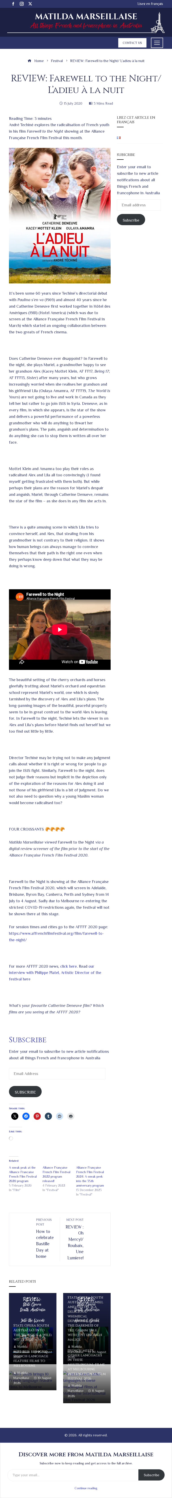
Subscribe (131, 220)
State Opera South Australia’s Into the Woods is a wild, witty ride (32, 1332)
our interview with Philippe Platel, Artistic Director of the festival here (55, 973)
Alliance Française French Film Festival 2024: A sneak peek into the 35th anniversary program (90, 1176)
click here (68, 966)
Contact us (132, 43)
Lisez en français (150, 4)
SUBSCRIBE (25, 1092)
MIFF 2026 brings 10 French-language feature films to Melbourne (30, 1358)
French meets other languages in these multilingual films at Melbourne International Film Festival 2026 (87, 1364)
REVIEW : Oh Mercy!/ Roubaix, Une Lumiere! (75, 1239)
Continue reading (86, 1488)
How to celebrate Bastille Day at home (45, 1238)
